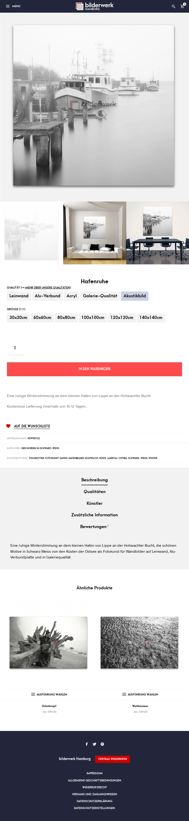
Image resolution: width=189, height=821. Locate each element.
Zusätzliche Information (94, 515)
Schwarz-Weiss (137, 458)
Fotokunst (52, 458)
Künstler (95, 503)
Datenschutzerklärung (94, 801)
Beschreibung (94, 480)
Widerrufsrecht (94, 787)
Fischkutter (36, 458)
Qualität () (39, 287)
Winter (152, 458)
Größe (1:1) (16, 309)
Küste (102, 458)
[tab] (94, 480)
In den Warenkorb (94, 369)
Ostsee (122, 458)
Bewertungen (94, 526)
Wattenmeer (140, 706)
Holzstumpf (49, 706)
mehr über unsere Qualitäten (47, 287)
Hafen (63, 458)
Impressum (95, 773)
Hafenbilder (76, 458)
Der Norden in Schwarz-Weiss (40, 448)
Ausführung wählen (52, 694)
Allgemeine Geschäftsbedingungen (94, 780)
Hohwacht (91, 458)
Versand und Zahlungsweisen (94, 794)
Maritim (112, 458)
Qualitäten (95, 491)
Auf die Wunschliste (32, 426)
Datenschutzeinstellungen (94, 808)
